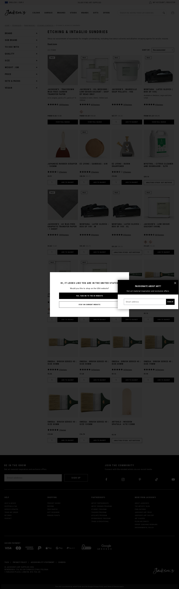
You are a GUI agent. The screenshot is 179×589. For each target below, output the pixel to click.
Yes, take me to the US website (89, 296)
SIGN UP (170, 302)
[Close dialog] (175, 283)
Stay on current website (89, 304)
